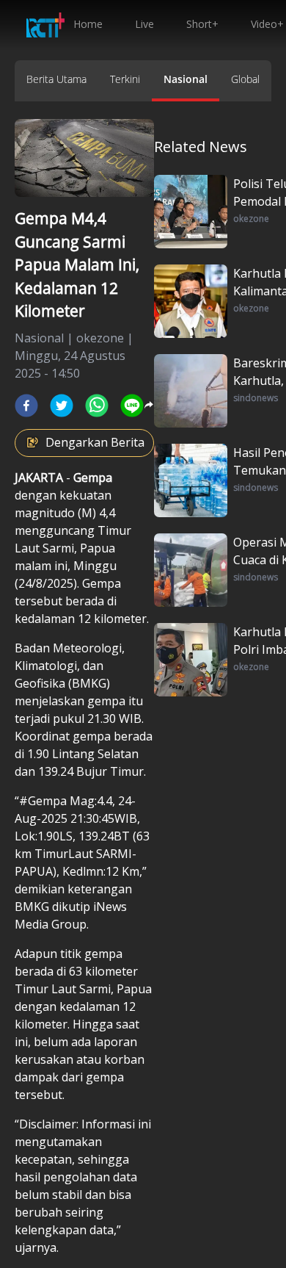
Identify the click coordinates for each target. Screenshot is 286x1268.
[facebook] (26, 405)
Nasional (186, 79)
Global (245, 79)
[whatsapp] (97, 405)
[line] (132, 405)
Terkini (125, 79)
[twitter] (61, 405)
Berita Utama (56, 79)
